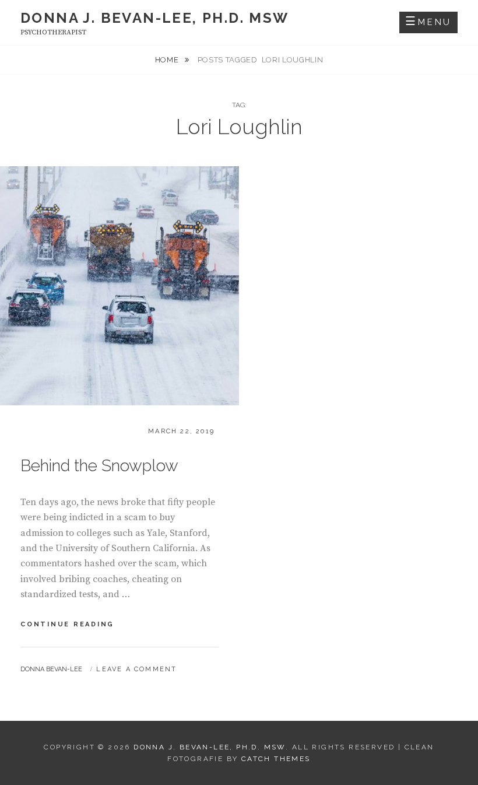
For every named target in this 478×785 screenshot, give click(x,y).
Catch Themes (276, 759)
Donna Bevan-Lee (51, 669)
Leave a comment (136, 669)
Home (168, 59)
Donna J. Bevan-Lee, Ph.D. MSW (154, 17)
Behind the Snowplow (99, 465)
